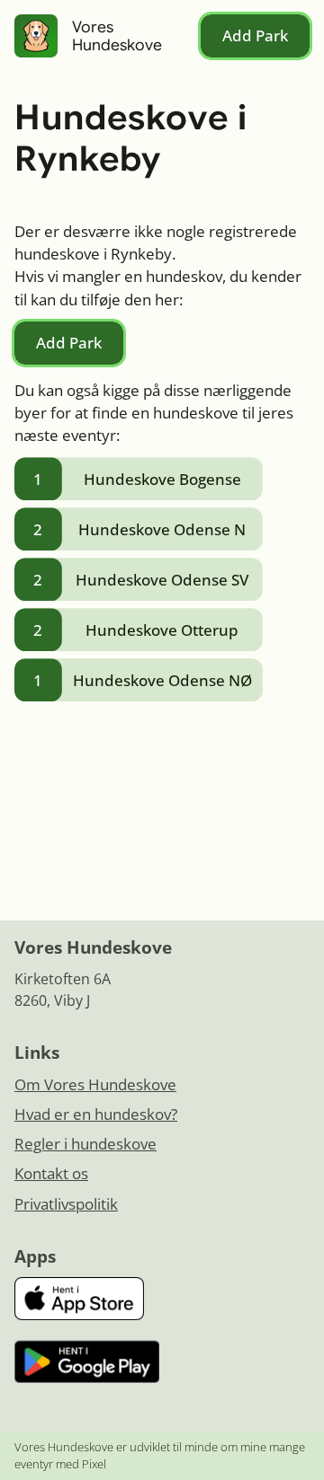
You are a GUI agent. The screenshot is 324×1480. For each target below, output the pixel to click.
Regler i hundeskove (85, 1143)
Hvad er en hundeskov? (95, 1114)
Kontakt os (51, 1173)
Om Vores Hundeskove (95, 1084)
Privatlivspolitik (66, 1204)
